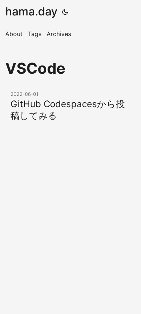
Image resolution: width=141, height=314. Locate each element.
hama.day (31, 11)
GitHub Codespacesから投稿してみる (68, 110)
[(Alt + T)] (65, 11)
